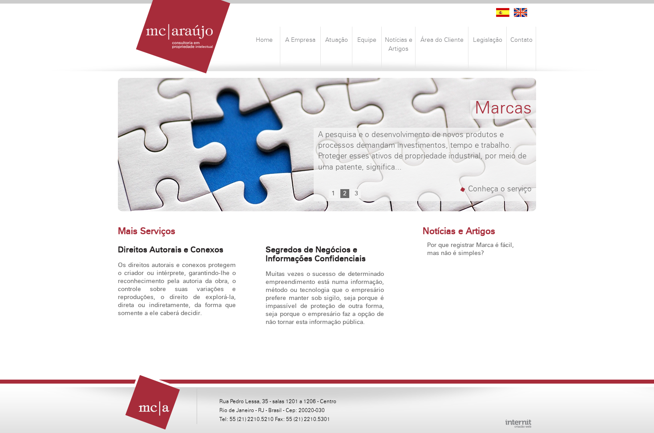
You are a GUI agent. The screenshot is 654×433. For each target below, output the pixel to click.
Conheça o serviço (500, 189)
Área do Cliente (442, 40)
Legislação (487, 40)
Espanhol (502, 12)
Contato (521, 40)
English (520, 12)
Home (264, 40)
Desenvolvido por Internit (518, 424)
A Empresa (300, 40)
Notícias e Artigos (398, 44)
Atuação (336, 40)
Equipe (366, 40)
